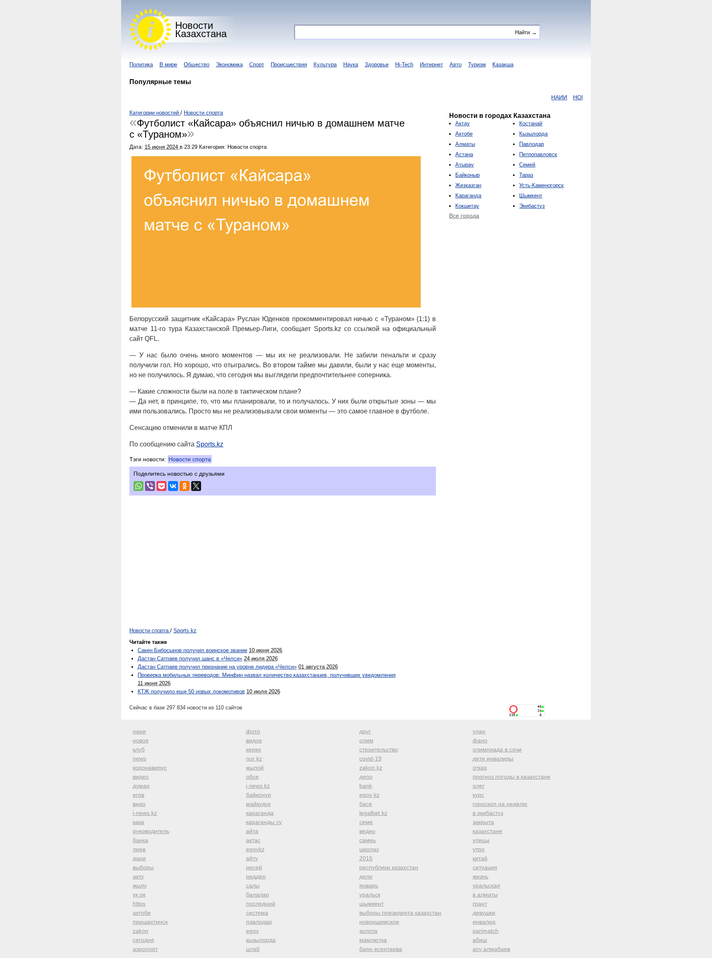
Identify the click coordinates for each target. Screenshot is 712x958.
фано (480, 740)
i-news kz (145, 813)
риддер (256, 876)
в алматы (485, 894)
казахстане (487, 831)
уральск (369, 894)
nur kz (254, 758)
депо (365, 776)
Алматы (465, 144)
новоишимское (379, 921)
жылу (140, 885)
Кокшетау (467, 206)
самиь (367, 840)
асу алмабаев (491, 949)
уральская (486, 885)
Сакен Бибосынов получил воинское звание (192, 650)
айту (252, 858)
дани (139, 858)
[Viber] (150, 486)
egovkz (255, 849)
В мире (168, 64)
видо (139, 804)
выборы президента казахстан (400, 912)
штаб (253, 949)
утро (479, 849)
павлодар (259, 921)
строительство (378, 749)
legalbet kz (373, 813)
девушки (484, 912)
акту (138, 876)
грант (480, 903)
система (257, 912)
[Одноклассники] (185, 486)
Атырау (464, 165)
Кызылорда (533, 134)
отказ (480, 767)
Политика (141, 64)
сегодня (143, 940)
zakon (140, 930)
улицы (481, 840)
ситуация (485, 867)
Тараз (526, 175)
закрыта (483, 822)
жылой (255, 767)
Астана (464, 154)
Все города (464, 215)
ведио (367, 831)
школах (369, 849)
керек (253, 749)
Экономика (229, 64)
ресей (254, 867)
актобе (142, 912)
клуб (139, 749)
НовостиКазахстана (201, 29)
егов (138, 794)
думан (141, 785)
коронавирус (150, 767)
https (139, 903)
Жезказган (468, 185)
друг (365, 731)
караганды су (264, 822)
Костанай (530, 123)
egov (252, 930)
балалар (257, 894)
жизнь (480, 876)
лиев (139, 849)
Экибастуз (532, 206)
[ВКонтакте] (173, 486)
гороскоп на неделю (500, 804)
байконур (258, 794)
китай (480, 858)
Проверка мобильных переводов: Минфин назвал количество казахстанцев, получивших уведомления (267, 675)
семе (366, 822)
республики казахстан (388, 867)
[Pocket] (161, 486)
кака (138, 822)
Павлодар (531, 144)
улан (479, 731)
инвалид (484, 921)
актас (253, 840)
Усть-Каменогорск (541, 185)
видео (141, 776)
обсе (252, 776)
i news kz (258, 785)
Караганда (468, 196)
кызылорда (261, 940)
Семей (527, 165)
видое (254, 740)
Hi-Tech (404, 64)
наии (139, 731)
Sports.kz (209, 444)
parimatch (486, 930)
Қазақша (502, 64)
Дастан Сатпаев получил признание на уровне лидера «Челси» (217, 667)
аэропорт (145, 949)
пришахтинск (150, 921)
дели (365, 876)
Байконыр (467, 175)
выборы (143, 867)
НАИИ (546, 97)
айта (252, 831)
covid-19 (370, 758)
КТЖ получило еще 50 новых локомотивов (191, 691)
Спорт (256, 64)
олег (479, 785)
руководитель (151, 831)
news (139, 758)
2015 (365, 858)
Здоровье (377, 64)
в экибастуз (488, 813)
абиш (480, 940)
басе (365, 804)
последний (260, 903)
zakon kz (370, 767)
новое (141, 740)
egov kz (369, 794)
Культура (325, 64)
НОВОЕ (570, 97)
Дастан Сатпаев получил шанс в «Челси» (190, 658)
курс (478, 794)
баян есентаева (380, 949)
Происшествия (289, 64)
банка (140, 840)
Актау (462, 123)
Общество (196, 64)
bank (365, 785)
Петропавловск (538, 154)
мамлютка (373, 940)
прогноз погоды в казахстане (511, 776)
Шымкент (530, 196)
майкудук (258, 804)
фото (253, 731)
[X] (196, 486)
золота (368, 930)
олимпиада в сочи (497, 749)
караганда (260, 813)
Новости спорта (190, 459)
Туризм (477, 64)
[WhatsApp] (138, 486)
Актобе (464, 134)
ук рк (139, 894)
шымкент (371, 903)
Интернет (431, 64)
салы (253, 885)
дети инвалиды (493, 758)
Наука (350, 64)
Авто (455, 64)
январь (368, 885)
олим (366, 740)
